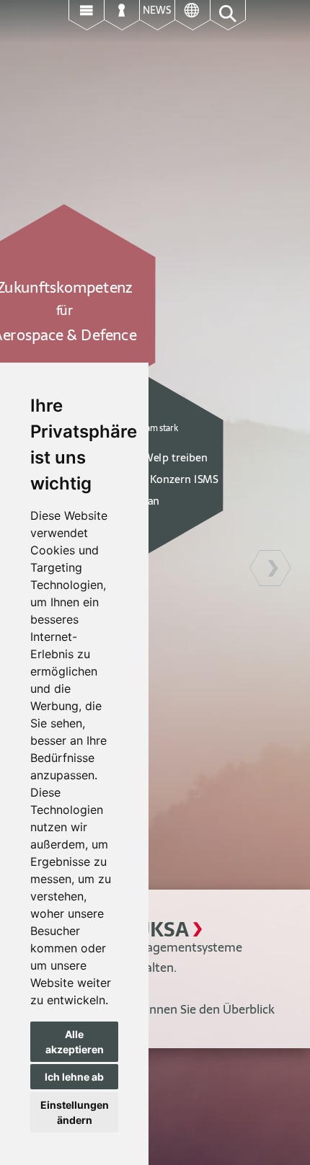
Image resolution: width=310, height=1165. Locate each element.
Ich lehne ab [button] (74, 1077)
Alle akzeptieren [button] (74, 1041)
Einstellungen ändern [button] (74, 1112)
